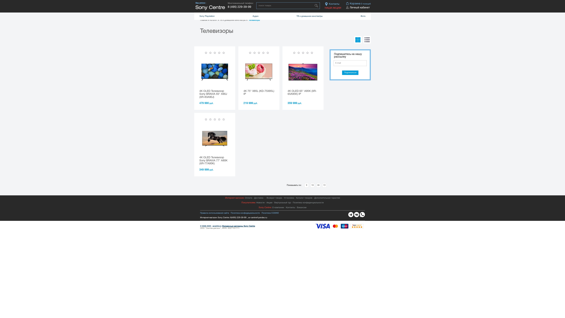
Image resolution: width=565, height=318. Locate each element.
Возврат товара (274, 198)
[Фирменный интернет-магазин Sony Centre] (210, 8)
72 (324, 185)
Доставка (258, 198)
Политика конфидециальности (245, 213)
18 (312, 185)
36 (318, 185)
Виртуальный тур (282, 203)
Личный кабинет (360, 7)
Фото (363, 16)
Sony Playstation (207, 16)
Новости (260, 203)
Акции (269, 203)
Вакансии (301, 208)
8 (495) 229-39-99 (239, 7)
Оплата (248, 198)
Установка (289, 198)
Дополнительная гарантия (327, 198)
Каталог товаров (304, 198)
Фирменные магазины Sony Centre (238, 226)
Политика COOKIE (270, 213)
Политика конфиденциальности (308, 203)
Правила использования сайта (214, 213)
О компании (278, 208)
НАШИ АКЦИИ (333, 8)
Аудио (256, 16)
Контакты (334, 4)
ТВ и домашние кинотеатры (309, 16)
